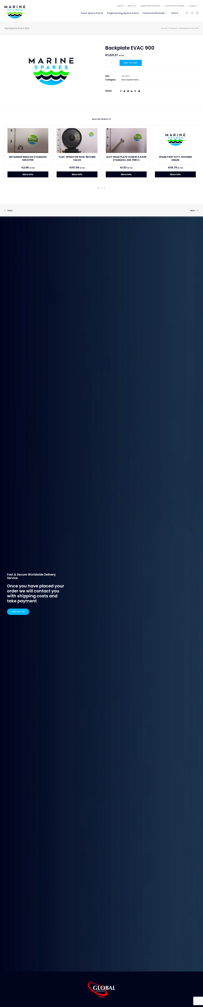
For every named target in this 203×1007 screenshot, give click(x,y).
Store (174, 13)
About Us (132, 5)
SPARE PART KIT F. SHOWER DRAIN (175, 158)
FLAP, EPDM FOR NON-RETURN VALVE (77, 158)
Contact (192, 5)
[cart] (196, 12)
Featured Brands (154, 13)
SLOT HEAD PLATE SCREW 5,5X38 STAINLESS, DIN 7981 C (126, 158)
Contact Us (18, 611)
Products (173, 28)
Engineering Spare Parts (123, 13)
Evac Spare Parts (92, 13)
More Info (28, 174)
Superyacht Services (150, 5)
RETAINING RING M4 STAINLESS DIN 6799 (28, 158)
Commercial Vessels (174, 5)
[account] (191, 12)
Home (120, 5)
